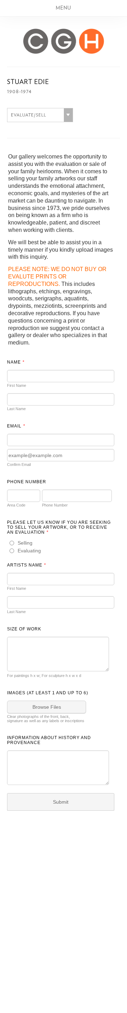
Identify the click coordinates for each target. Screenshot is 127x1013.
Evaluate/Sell (28, 115)
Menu (63, 8)
